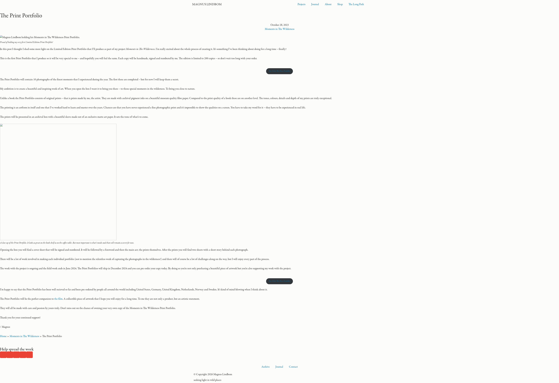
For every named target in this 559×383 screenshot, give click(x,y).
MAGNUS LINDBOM (207, 4)
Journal (315, 4)
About (328, 4)
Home (3, 336)
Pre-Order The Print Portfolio (279, 71)
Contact (293, 367)
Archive (265, 367)
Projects (301, 4)
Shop (340, 4)
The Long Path (356, 4)
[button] (3, 354)
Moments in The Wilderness (279, 29)
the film (58, 299)
